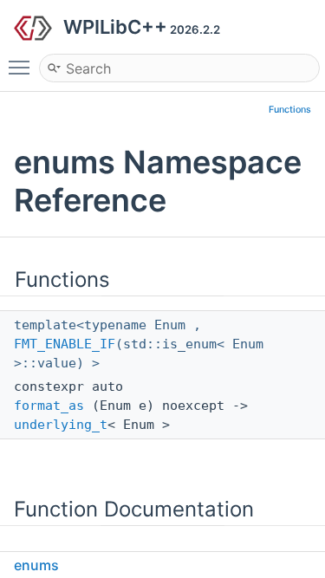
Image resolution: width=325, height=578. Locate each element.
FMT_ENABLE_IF (64, 344)
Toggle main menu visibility (22, 66)
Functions (290, 109)
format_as (49, 405)
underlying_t (60, 424)
